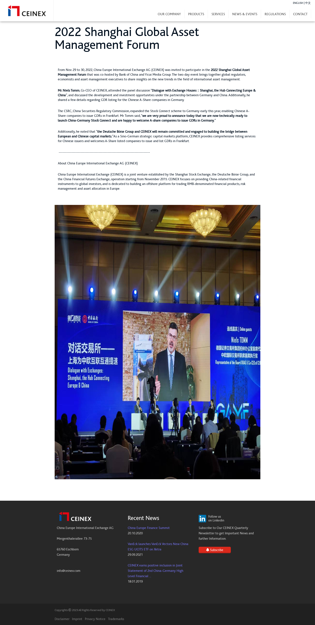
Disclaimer (62, 619)
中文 (308, 3)
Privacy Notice (95, 619)
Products (196, 14)
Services (218, 14)
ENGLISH (298, 3)
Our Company (169, 14)
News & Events (244, 14)
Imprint (77, 619)
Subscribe (216, 550)
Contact (300, 14)
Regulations (275, 14)
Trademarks (116, 619)
